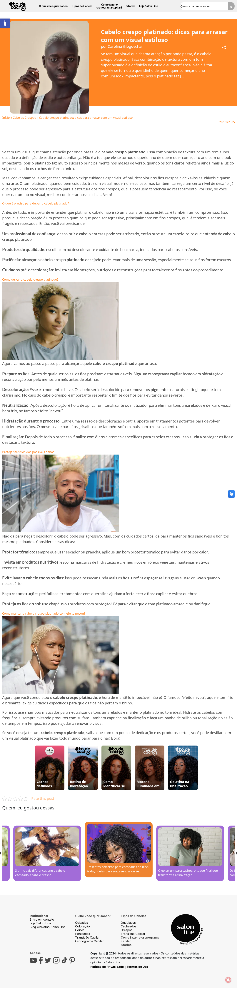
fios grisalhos (83, 426)
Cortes (79, 930)
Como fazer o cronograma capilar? (109, 6)
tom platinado (36, 183)
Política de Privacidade (107, 967)
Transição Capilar (87, 937)
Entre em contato (42, 919)
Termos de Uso (137, 967)
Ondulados (128, 922)
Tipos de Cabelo (82, 6)
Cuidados (81, 922)
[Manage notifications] (228, 980)
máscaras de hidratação (95, 562)
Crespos (126, 930)
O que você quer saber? (53, 6)
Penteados (82, 934)
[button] (5, 23)
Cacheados (128, 926)
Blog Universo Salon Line (47, 927)
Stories (130, 6)
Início (6, 118)
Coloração (82, 926)
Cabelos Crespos (24, 118)
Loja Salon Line (148, 6)
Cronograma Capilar (89, 941)
